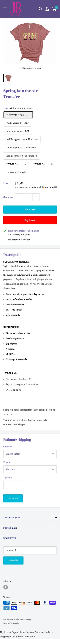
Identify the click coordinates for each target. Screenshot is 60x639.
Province (7, 462)
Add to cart (30, 209)
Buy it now (30, 220)
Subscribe (13, 560)
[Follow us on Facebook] (5, 587)
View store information (19, 239)
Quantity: (8, 197)
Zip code (7, 477)
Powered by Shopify (11, 623)
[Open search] (40, 9)
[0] (54, 9)
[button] (36, 187)
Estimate (13, 498)
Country (7, 446)
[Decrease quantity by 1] (18, 197)
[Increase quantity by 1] (36, 197)
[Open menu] (5, 9)
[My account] (47, 9)
